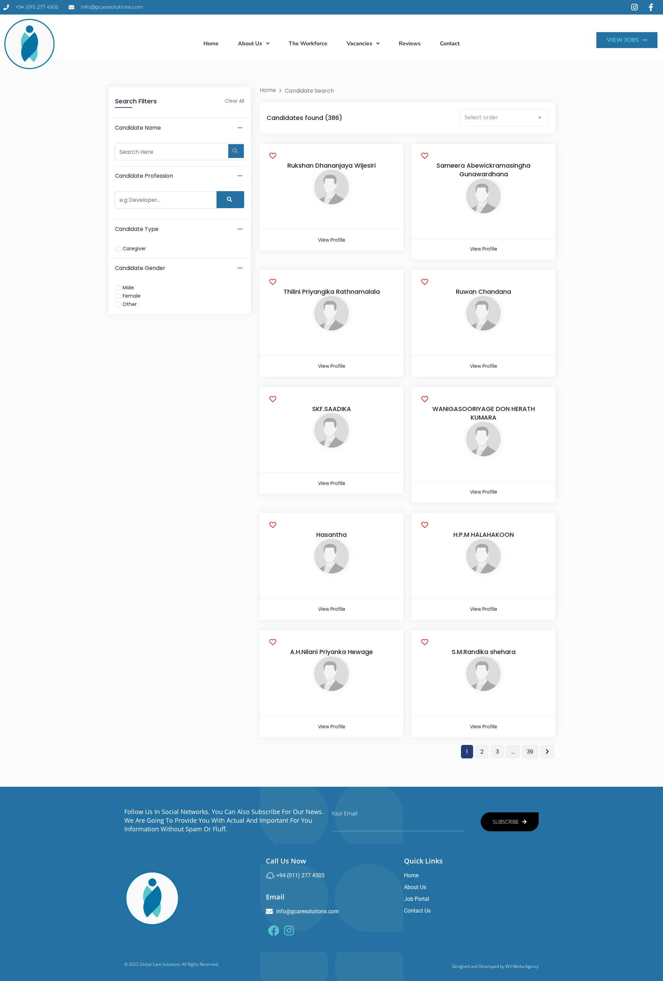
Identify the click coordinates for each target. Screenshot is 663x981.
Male (128, 287)
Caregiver (134, 248)
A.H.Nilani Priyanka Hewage (331, 651)
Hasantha (331, 534)
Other (130, 304)
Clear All (234, 100)
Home (268, 90)
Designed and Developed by (479, 966)
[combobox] (504, 118)
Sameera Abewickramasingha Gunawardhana (483, 169)
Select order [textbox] (481, 117)
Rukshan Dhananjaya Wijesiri (331, 165)
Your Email (344, 813)
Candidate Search (309, 91)
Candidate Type (136, 229)
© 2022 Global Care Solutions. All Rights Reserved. (171, 964)
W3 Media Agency (522, 966)
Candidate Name (138, 128)
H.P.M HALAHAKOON (483, 534)
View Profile (331, 239)
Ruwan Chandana (483, 291)
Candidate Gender (140, 268)
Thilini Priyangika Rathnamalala (332, 291)
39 (530, 752)
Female (132, 295)
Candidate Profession (144, 176)
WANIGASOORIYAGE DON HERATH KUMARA (483, 413)
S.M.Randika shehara (484, 651)
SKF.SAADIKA (331, 408)
